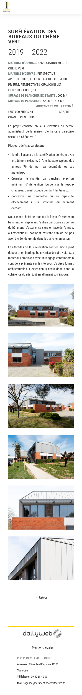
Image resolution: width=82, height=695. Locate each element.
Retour (43, 597)
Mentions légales (43, 647)
